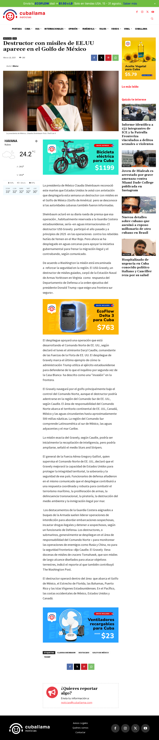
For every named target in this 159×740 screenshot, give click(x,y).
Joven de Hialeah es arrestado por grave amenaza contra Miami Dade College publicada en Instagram (138, 180)
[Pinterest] (108, 58)
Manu (15, 66)
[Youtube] (153, 12)
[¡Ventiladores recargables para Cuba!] (80, 641)
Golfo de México (100, 652)
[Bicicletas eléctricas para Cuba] (80, 174)
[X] (147, 12)
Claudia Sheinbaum (66, 652)
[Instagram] (142, 12)
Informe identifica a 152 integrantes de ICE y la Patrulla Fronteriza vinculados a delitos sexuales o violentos (137, 134)
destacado (84, 652)
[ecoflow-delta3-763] (81, 316)
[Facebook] (137, 12)
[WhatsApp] (115, 58)
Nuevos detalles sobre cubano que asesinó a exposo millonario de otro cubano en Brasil (136, 225)
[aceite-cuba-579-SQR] (139, 78)
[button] (152, 18)
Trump (47, 657)
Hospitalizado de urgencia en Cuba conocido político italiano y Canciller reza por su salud (137, 267)
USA (14, 38)
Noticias (7, 38)
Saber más (130, 3)
